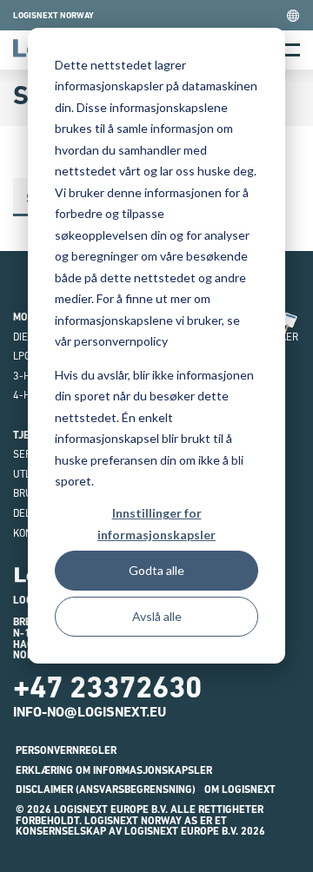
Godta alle (156, 570)
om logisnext (240, 789)
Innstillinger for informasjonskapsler (156, 523)
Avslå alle (157, 616)
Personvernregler (66, 750)
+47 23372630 (107, 687)
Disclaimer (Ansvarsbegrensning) (106, 789)
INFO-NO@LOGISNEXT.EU (89, 712)
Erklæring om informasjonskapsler (114, 770)
